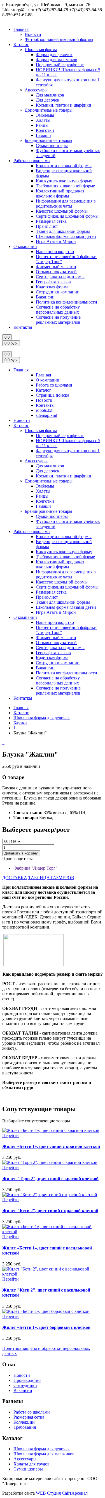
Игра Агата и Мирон (56, 241)
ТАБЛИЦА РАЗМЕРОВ (51, 877)
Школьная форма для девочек (41, 717)
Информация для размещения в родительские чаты (66, 203)
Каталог (21, 44)
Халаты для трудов (31, 1464)
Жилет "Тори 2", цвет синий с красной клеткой (50, 1178)
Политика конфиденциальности (66, 302)
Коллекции (24, 1422)
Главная (21, 29)
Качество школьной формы (62, 211)
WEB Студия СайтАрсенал (62, 1493)
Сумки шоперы (28, 1469)
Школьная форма (41, 49)
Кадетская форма (52, 286)
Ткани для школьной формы (63, 231)
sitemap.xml (46, 415)
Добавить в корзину (21, 853)
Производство (27, 1380)
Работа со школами (31, 160)
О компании (25, 246)
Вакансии (45, 297)
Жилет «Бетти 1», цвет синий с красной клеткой (51, 1146)
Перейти (10, 1135)
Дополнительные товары (49, 110)
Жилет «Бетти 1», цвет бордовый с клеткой (46, 1327)
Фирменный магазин (56, 266)
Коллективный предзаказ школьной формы (60, 193)
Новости (33, 34)
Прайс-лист (47, 226)
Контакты (22, 327)
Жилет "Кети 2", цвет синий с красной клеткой (50, 1210)
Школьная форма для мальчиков (43, 1453)
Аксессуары (36, 90)
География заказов (53, 281)
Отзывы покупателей (56, 271)
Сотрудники (25, 1385)
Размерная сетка (51, 221)
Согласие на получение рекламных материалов (58, 320)
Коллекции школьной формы (64, 165)
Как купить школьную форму (64, 180)
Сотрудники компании (58, 292)
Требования (24, 1427)
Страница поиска (52, 395)
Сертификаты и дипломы (60, 276)
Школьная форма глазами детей (66, 236)
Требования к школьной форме (65, 185)
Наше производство (55, 251)
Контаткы (22, 698)
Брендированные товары (48, 140)
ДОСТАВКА (14, 877)
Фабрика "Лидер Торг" (35, 868)
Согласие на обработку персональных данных (58, 309)
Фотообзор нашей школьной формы (59, 39)
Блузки (20, 722)
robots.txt (44, 410)
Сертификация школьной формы (67, 216)
